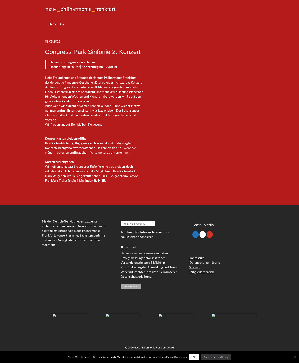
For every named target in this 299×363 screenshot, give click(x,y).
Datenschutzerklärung (136, 276)
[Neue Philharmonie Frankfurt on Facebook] (195, 234)
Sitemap (194, 267)
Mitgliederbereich (201, 272)
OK (194, 357)
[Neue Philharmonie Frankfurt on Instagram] (203, 234)
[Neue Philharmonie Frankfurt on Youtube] (210, 234)
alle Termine (55, 24)
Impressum (196, 258)
